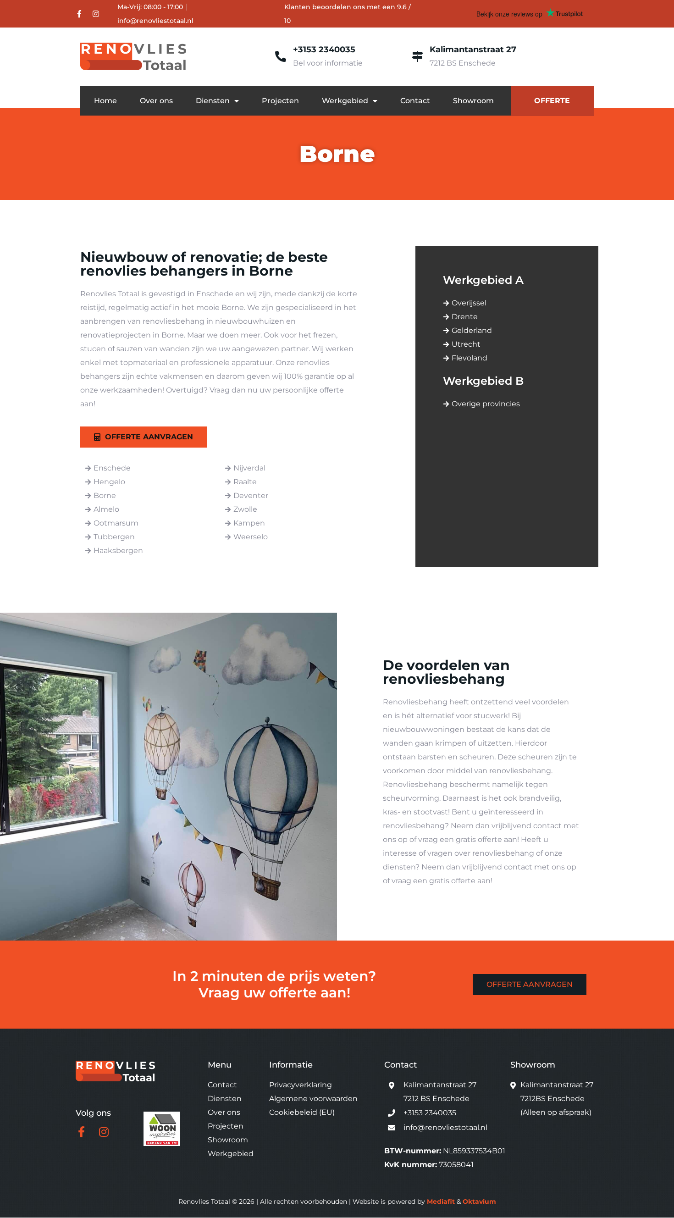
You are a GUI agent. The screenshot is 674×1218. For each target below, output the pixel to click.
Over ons (156, 100)
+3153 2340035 (324, 49)
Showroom (473, 100)
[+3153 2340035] (280, 56)
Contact (415, 100)
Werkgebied (345, 100)
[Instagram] (95, 13)
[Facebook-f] (79, 13)
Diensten (213, 100)
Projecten (280, 100)
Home (105, 100)
